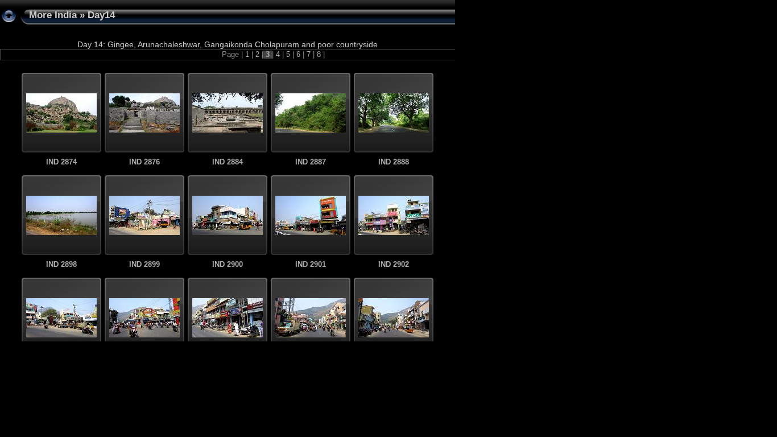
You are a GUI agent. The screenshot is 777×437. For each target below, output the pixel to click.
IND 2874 (61, 162)
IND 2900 (227, 265)
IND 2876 (144, 162)
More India (53, 15)
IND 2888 (393, 162)
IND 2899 (144, 265)
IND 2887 (310, 162)
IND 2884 (227, 162)
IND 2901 (310, 265)
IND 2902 (393, 265)
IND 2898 (61, 265)
